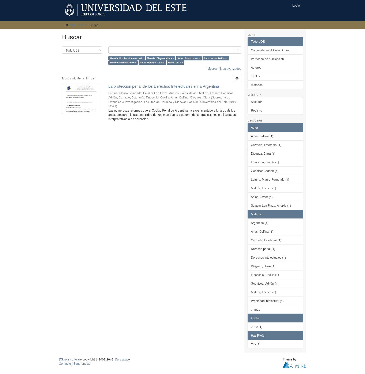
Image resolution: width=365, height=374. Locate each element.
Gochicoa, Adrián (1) (265, 171)
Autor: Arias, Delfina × (215, 58)
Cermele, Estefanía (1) (266, 145)
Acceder (256, 102)
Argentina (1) (259, 223)
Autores (256, 67)
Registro (256, 110)
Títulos (255, 76)
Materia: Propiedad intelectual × (127, 58)
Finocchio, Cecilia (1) (265, 162)
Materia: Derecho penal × (123, 62)
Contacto (65, 363)
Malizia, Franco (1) (263, 188)
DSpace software (70, 359)
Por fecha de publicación (267, 59)
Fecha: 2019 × (175, 62)
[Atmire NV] (294, 364)
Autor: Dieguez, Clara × (152, 62)
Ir (237, 50)
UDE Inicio (77, 25)
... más (255, 309)
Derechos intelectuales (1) (268, 257)
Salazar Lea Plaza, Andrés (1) (271, 205)
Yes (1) (255, 344)
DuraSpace (122, 359)
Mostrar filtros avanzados (224, 68)
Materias (257, 85)
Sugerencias (82, 363)
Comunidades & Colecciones (270, 50)
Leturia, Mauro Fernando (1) (270, 179)
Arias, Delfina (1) (262, 231)
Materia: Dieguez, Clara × (160, 58)
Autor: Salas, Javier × (188, 58)
